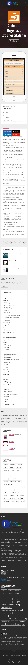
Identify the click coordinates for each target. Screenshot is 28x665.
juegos (12, 489)
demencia (18, 473)
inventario (22, 487)
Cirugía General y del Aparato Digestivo (12, 315)
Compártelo (8, 131)
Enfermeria (6, 334)
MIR (17, 495)
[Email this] (24, 242)
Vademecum (6, 402)
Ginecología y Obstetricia (9, 345)
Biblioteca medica (7, 307)
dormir (10, 478)
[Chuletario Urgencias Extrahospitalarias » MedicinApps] (14, 3)
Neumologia (6, 366)
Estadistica (6, 335)
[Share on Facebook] (3, 242)
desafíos (12, 475)
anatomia (5, 467)
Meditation (20, 492)
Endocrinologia (7, 330)
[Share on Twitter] (7, 242)
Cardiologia (6, 310)
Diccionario (6, 325)
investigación (6, 489)
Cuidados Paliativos (8, 322)
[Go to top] (14, 650)
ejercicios (20, 478)
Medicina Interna (7, 357)
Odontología (6, 369)
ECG (15, 478)
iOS (4, 352)
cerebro (12, 470)
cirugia (18, 470)
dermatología (6, 475)
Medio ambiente (7, 360)
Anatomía (6, 300)
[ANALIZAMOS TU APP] (3, 572)
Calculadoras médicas (8, 308)
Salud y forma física (8, 391)
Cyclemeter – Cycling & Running (16, 267)
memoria (5, 495)
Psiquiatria (6, 381)
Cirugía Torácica (7, 318)
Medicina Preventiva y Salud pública (11, 359)
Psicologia (6, 379)
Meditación (14, 492)
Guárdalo (17, 134)
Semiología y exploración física (10, 394)
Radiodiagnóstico (7, 384)
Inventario (6, 350)
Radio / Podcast (7, 382)
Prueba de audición (11, 498)
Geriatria (5, 344)
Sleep (13, 501)
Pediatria (5, 376)
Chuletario (9, 121)
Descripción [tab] (6, 127)
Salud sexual (6, 389)
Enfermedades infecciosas (9, 332)
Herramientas (6, 349)
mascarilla (18, 489)
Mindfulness (12, 495)
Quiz (18, 498)
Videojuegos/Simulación (9, 404)
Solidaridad (6, 396)
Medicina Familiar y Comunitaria (10, 354)
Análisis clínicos (7, 298)
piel (4, 498)
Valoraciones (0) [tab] (14, 127)
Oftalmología (6, 371)
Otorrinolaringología (8, 374)
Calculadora (12, 467)
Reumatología (7, 387)
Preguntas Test (7, 377)
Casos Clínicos (7, 312)
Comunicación (7, 320)
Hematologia (6, 347)
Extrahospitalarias (14, 121)
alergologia (12, 464)
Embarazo (6, 481)
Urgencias (12, 120)
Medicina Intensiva (7, 355)
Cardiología (19, 467)
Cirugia (5, 313)
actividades (6, 464)
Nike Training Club (13, 260)
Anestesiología (7, 303)
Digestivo (6, 327)
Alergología (6, 297)
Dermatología (7, 324)
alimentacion (19, 464)
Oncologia (6, 372)
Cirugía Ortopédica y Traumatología (11, 317)
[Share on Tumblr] (15, 242)
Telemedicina (6, 397)
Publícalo (17, 131)
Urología (5, 401)
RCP (22, 498)
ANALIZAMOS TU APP (11, 570)
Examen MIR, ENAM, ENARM (10, 337)
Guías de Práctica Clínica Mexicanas (11, 487)
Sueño (17, 501)
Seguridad (6, 392)
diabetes (5, 478)
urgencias (20, 121)
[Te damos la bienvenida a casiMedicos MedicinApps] (3, 579)
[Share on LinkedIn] (11, 242)
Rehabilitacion (7, 386)
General (5, 342)
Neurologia (6, 367)
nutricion (22, 495)
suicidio (22, 501)
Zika (11, 504)
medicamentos (7, 492)
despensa (18, 475)
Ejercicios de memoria (8, 329)
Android (8, 120)
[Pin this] (19, 242)
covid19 (12, 473)
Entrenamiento (13, 481)
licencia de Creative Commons (9, 637)
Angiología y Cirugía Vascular (10, 305)
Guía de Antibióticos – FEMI (15, 253)
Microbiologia (7, 362)
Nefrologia (6, 364)
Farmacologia (7, 339)
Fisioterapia (6, 340)
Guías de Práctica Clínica (8, 484)
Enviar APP (5, 286)
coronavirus (6, 473)
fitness (19, 481)
